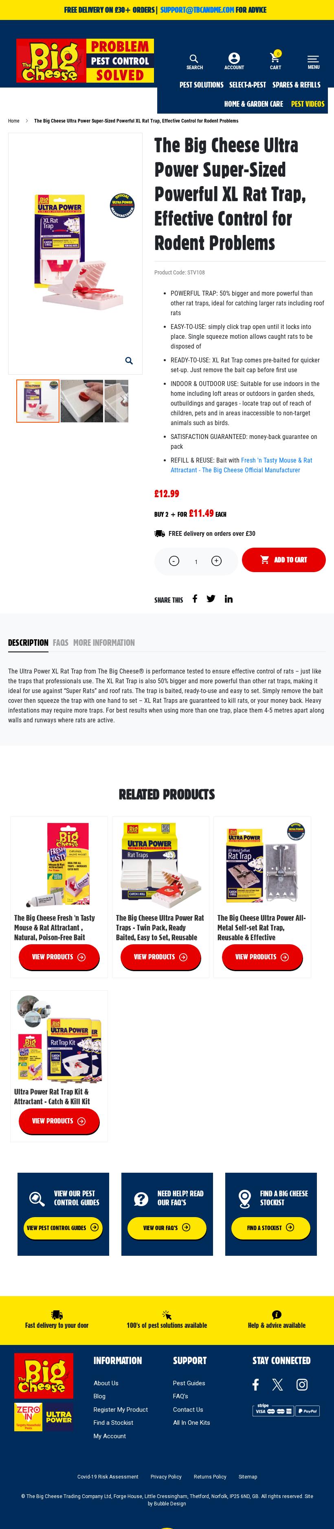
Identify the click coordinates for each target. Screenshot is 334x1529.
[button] (129, 361)
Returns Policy (210, 1477)
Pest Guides (189, 1383)
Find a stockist (264, 1228)
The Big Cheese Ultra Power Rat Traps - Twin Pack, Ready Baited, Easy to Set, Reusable (160, 927)
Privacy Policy (166, 1477)
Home (14, 121)
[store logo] (85, 61)
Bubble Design (170, 1504)
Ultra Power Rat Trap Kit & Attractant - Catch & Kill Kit (52, 1096)
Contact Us (188, 1409)
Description (28, 642)
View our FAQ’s (160, 1228)
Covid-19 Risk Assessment (107, 1477)
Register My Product (121, 1409)
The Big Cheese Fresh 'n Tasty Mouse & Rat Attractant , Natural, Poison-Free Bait (54, 927)
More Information (104, 642)
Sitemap (248, 1477)
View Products (52, 956)
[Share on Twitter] (212, 598)
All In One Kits (191, 1422)
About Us (106, 1383)
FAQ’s (180, 1396)
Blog (99, 1396)
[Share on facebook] (195, 598)
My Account (110, 1436)
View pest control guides (56, 1228)
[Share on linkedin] (229, 598)
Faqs (61, 642)
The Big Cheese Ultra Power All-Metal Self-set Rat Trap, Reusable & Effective (262, 927)
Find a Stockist (113, 1422)
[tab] (30, 643)
